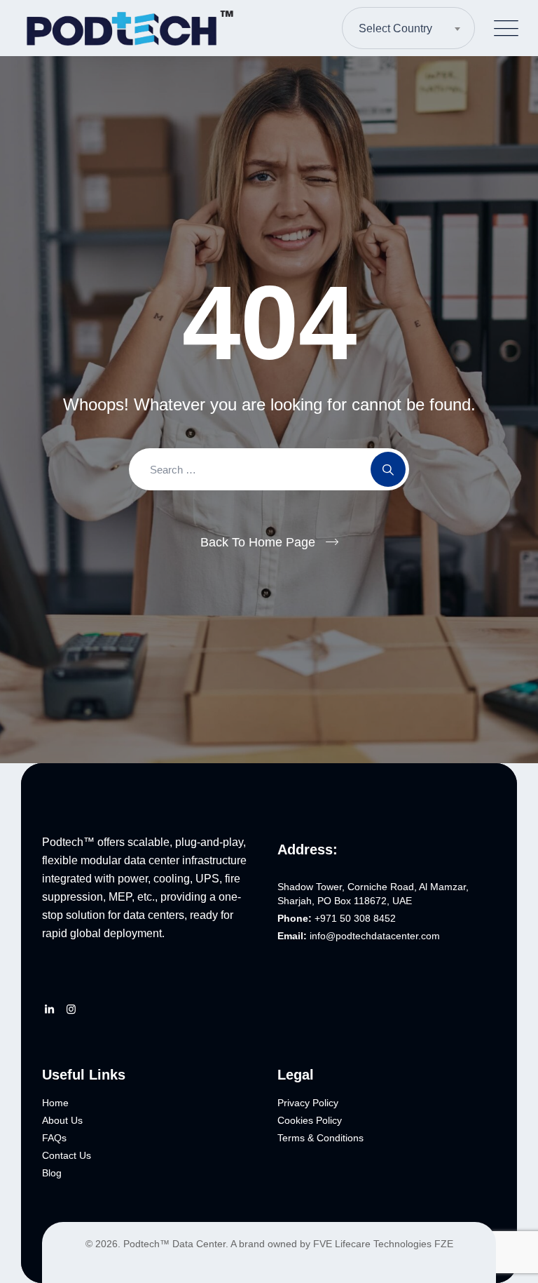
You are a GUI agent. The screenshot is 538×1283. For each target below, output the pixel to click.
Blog (52, 1172)
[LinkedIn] (49, 1009)
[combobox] (408, 28)
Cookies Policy (309, 1120)
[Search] (388, 469)
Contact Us (66, 1155)
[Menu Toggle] (503, 28)
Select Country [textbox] (395, 28)
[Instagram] (71, 1009)
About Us (62, 1120)
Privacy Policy (307, 1102)
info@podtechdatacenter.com (375, 935)
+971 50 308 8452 (355, 918)
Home (55, 1102)
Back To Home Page (257, 542)
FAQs (54, 1137)
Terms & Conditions (320, 1137)
